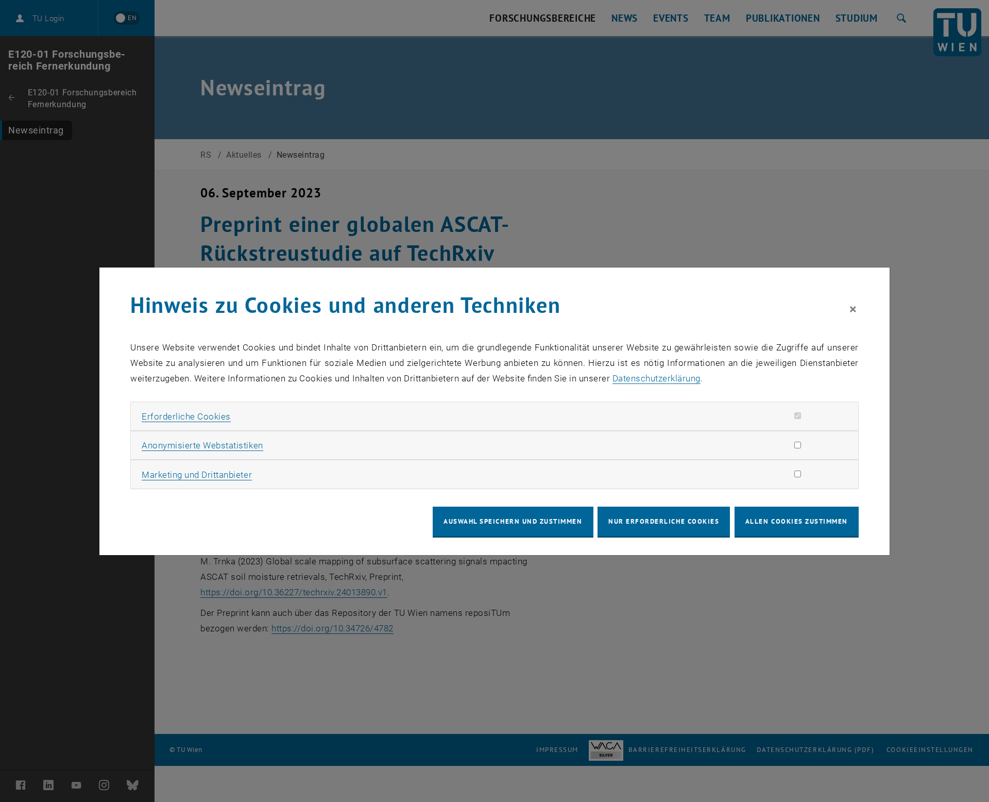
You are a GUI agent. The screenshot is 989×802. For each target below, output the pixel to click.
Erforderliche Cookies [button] (186, 416)
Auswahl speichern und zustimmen (513, 521)
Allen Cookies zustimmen (796, 521)
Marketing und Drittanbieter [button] (197, 475)
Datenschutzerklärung (656, 378)
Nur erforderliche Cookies (663, 521)
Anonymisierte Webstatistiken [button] (202, 445)
